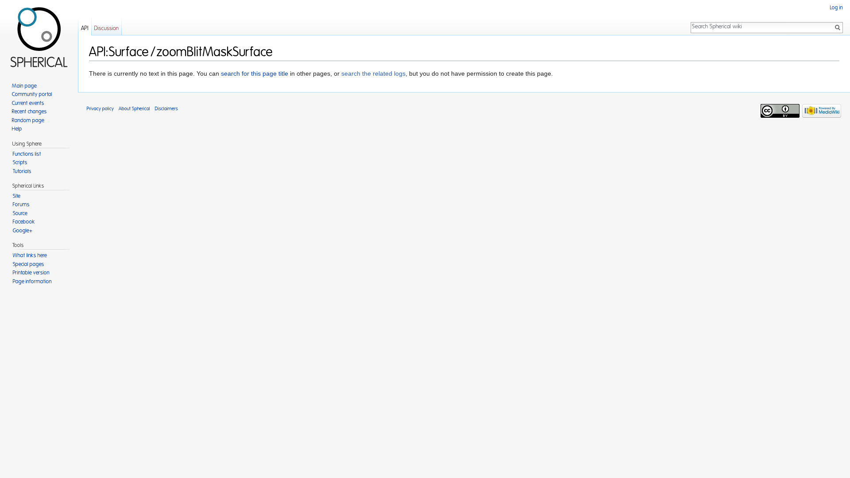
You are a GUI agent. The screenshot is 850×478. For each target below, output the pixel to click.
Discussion (106, 28)
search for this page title (254, 73)
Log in (836, 7)
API (85, 28)
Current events (28, 103)
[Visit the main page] (39, 35)
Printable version (31, 272)
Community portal (32, 94)
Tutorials (22, 171)
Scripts (20, 162)
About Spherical (134, 108)
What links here (30, 255)
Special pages (28, 264)
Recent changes (29, 111)
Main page (24, 86)
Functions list (27, 154)
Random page (28, 120)
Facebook (24, 221)
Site (16, 196)
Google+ (22, 230)
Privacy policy (100, 108)
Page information (32, 281)
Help (17, 128)
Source (20, 213)
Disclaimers (166, 108)
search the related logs (373, 73)
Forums (21, 204)
